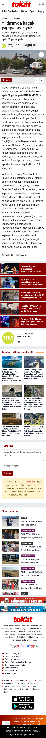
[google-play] (23, 706)
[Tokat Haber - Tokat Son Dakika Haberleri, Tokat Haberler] (21, 3)
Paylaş (8, 80)
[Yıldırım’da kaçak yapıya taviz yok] (23, 63)
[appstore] (23, 699)
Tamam (31, 735)
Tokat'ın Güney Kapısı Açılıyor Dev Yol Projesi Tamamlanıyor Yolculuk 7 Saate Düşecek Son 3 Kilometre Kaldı (33, 374)
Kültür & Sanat (27, 543)
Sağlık (24, 518)
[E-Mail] (19, 342)
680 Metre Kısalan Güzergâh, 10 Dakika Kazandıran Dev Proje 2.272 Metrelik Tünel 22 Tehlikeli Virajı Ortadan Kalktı (11, 403)
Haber (24, 11)
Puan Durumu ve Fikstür (15, 665)
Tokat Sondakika (10, 11)
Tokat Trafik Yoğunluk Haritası (18, 662)
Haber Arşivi (10, 673)
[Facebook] (9, 646)
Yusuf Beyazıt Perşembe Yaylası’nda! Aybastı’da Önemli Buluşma (31, 536)
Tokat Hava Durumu (13, 656)
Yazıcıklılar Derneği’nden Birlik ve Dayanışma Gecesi (31, 586)
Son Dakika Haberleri (14, 670)
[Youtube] (32, 646)
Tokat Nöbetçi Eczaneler (15, 653)
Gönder (7, 473)
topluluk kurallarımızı (27, 482)
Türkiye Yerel (18, 681)
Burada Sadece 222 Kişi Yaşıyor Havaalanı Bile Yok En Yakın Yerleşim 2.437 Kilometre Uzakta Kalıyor (33, 431)
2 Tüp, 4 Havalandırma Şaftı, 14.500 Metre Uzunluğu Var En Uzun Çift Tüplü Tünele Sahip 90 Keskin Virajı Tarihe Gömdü (33, 403)
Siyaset (24, 594)
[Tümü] (42, 511)
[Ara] (43, 4)
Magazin (35, 689)
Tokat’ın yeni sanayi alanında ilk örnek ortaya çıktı (30, 561)
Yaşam (17, 18)
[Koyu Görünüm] (40, 4)
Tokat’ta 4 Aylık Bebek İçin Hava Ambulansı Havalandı (31, 523)
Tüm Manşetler (11, 668)
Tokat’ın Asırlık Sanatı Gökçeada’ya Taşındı (31, 548)
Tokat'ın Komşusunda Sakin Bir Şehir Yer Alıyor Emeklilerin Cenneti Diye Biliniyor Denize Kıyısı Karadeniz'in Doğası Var (11, 375)
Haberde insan (10, 683)
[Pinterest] (18, 646)
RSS (7, 723)
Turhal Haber (9, 686)
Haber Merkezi (23, 336)
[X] (14, 646)
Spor (32, 11)
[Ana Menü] (3, 4)
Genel (40, 681)
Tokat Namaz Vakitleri (14, 659)
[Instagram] (23, 646)
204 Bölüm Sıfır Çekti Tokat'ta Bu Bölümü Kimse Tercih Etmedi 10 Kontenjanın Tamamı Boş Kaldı (11, 431)
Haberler (6, 18)
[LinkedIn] (28, 646)
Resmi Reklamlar (28, 683)
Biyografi (24, 689)
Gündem (22, 686)
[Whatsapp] (37, 646)
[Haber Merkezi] (8, 338)
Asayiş (41, 11)
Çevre (31, 681)
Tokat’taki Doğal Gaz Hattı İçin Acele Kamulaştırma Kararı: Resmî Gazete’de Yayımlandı (32, 574)
